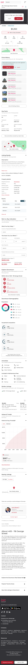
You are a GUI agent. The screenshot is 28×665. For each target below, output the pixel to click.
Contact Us (15, 640)
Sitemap (10, 633)
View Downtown (6, 464)
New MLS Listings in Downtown (10, 590)
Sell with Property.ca (6, 640)
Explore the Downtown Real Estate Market (14, 577)
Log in (9, 18)
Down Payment (5, 245)
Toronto (3, 7)
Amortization (17, 238)
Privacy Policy (21, 632)
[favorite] (18, 392)
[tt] (2, 612)
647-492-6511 (14, 512)
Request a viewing (7, 662)
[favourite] (22, 6)
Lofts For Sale (19, 643)
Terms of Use (4, 633)
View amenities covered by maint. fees (14, 136)
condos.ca (10, 630)
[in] (7, 612)
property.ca (4, 630)
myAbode (10, 604)
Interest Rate (4, 238)
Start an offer (20, 662)
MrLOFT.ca (3, 604)
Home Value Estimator (13, 642)
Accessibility (14, 632)
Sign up (18, 18)
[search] (13, 2)
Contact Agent (14, 517)
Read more (4, 170)
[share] (25, 6)
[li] (10, 612)
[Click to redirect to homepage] (2, 2)
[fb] (5, 612)
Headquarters (17, 630)
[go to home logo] (3, 600)
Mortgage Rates (11, 643)
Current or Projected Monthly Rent (9, 228)
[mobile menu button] (26, 2)
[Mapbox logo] (5, 492)
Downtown (17, 181)
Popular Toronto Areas (8, 584)
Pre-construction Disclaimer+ (14, 655)
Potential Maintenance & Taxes (8, 251)
